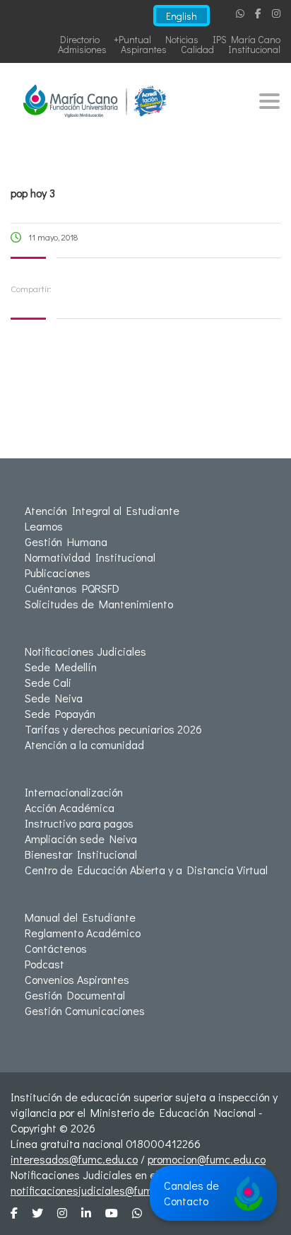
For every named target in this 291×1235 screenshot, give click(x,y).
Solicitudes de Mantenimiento (99, 603)
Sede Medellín (61, 666)
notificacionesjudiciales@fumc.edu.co (102, 1190)
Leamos (44, 525)
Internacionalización (74, 791)
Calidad (197, 49)
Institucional (254, 49)
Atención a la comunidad (84, 744)
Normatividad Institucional (90, 557)
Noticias (181, 39)
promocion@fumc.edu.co (207, 1159)
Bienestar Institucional (81, 854)
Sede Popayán (60, 713)
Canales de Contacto (191, 1193)
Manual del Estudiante (80, 917)
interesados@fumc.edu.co (74, 1159)
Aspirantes (144, 49)
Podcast (44, 963)
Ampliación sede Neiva (81, 838)
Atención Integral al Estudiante (102, 510)
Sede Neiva (54, 697)
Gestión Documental (75, 994)
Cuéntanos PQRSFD (72, 588)
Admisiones (82, 49)
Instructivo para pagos (79, 823)
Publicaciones (57, 572)
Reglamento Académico (83, 932)
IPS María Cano (246, 39)
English (181, 16)
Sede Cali (48, 682)
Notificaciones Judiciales (85, 651)
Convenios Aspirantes (77, 979)
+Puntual (132, 39)
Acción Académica (69, 807)
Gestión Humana (66, 541)
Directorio (80, 39)
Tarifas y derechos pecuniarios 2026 (113, 728)
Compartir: (31, 288)
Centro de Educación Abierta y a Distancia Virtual (146, 869)
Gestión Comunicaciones (85, 1010)
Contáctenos (56, 948)
